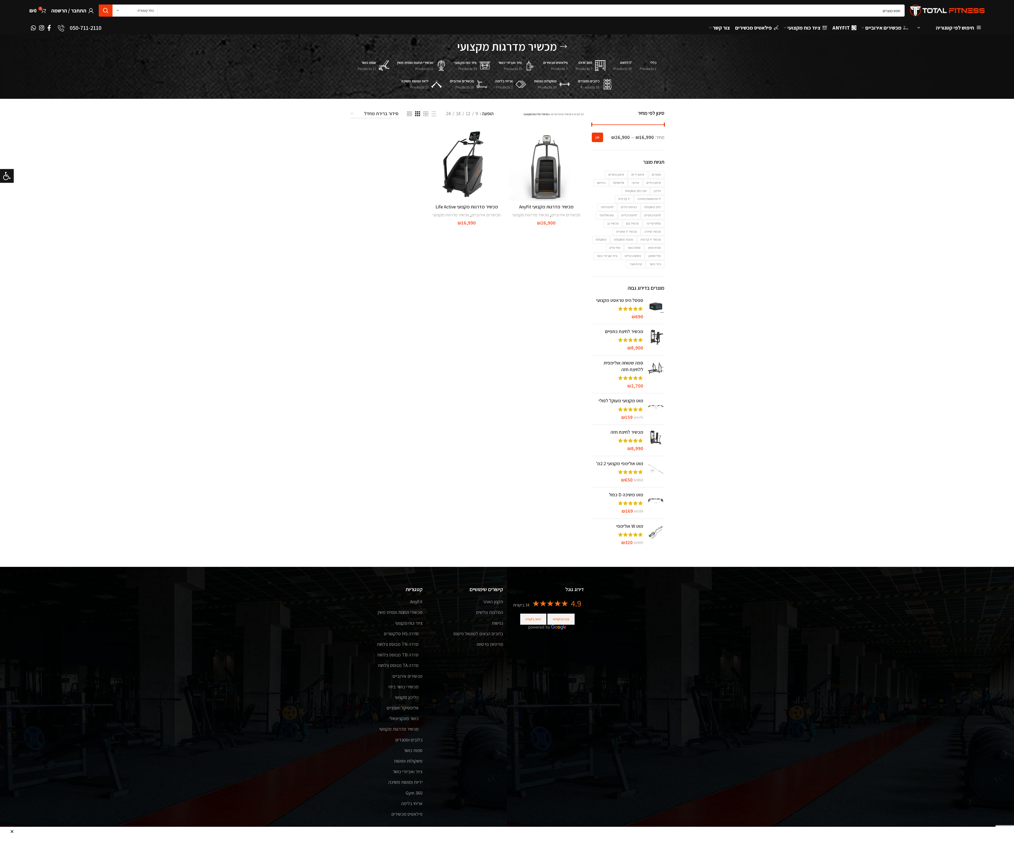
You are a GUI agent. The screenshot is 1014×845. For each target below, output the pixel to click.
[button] (12, 831)
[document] (507, 422)
